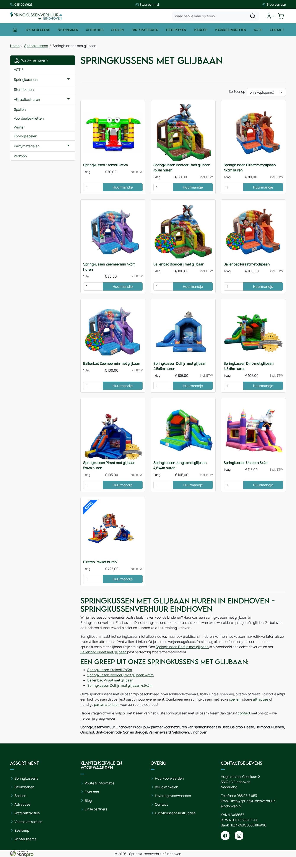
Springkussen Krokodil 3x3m (105, 165)
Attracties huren (27, 99)
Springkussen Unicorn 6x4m (246, 462)
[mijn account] (270, 16)
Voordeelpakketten (230, 30)
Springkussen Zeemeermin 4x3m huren (109, 267)
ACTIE (18, 69)
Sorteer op (237, 91)
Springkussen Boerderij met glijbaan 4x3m (120, 675)
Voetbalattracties (28, 821)
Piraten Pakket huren (100, 561)
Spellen (117, 30)
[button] (68, 79)
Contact (277, 30)
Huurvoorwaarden (169, 778)
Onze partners (96, 809)
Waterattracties (27, 813)
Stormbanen (68, 30)
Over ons (92, 791)
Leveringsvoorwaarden (173, 795)
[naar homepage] (36, 16)
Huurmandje (123, 187)
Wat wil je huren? (34, 60)
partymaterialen (107, 704)
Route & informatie (99, 783)
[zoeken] (253, 16)
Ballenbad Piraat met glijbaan (247, 264)
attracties (260, 699)
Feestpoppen (176, 30)
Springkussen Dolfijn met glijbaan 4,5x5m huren (180, 366)
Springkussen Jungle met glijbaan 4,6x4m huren (180, 465)
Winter (19, 127)
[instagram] (239, 835)
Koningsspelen (25, 136)
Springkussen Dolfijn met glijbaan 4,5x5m (120, 685)
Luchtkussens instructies (175, 813)
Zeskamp (22, 830)
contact (244, 713)
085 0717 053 (247, 795)
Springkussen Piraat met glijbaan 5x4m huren (109, 465)
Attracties (95, 30)
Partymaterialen (145, 30)
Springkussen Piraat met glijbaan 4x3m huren (250, 167)
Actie (258, 30)
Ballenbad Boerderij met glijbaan (178, 264)
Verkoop (200, 30)
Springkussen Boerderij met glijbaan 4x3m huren (181, 167)
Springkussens (38, 30)
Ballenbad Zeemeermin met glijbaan (111, 363)
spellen (235, 699)
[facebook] (225, 835)
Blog (88, 800)
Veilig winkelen (166, 787)
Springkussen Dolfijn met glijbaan (182, 646)
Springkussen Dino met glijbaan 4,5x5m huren (249, 366)
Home (15, 45)
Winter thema (25, 839)
